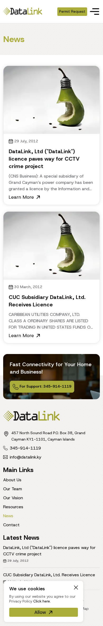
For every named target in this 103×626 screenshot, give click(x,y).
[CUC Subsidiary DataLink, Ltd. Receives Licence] (51, 246)
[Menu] (94, 11)
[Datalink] (22, 11)
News (8, 516)
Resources (13, 507)
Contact (11, 525)
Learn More (21, 197)
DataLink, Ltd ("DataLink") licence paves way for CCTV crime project (44, 159)
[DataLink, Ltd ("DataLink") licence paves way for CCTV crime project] (51, 100)
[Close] (76, 587)
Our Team (12, 489)
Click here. (42, 601)
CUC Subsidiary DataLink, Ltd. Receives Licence (49, 575)
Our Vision (13, 498)
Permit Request (72, 11)
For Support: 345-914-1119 (44, 386)
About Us (12, 480)
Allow (40, 612)
